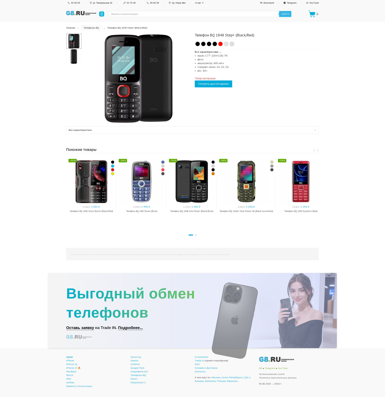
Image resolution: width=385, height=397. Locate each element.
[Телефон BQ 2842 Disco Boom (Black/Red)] (112, 169)
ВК (260, 368)
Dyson (134, 378)
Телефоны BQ (91, 27)
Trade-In (200, 360)
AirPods (70, 382)
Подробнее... (130, 327)
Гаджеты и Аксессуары (79, 386)
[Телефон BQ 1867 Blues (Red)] (163, 169)
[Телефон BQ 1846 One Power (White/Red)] (213, 166)
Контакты (200, 371)
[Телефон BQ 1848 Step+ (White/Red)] (232, 44)
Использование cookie (272, 374)
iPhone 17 (71, 367)
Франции (232, 381)
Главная (70, 27)
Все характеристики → (208, 51)
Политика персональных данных (278, 377)
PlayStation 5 (138, 382)
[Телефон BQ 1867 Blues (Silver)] (163, 166)
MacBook (71, 371)
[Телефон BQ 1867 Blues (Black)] (163, 173)
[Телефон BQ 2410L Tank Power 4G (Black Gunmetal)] (272, 166)
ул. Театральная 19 (102, 3)
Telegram (292, 3)
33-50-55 (75, 3)
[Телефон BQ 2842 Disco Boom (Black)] (112, 162)
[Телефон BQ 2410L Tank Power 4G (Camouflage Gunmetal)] (272, 169)
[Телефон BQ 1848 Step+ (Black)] (197, 44)
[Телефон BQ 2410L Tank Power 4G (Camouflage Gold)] (272, 162)
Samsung (136, 356)
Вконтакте (268, 3)
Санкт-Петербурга (232, 377)
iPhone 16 (71, 364)
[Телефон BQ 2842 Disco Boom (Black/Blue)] (112, 166)
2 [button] (195, 235)
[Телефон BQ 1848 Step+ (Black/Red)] (215, 44)
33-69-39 (154, 3)
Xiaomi (134, 360)
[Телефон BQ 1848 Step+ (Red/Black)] (220, 44)
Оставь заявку (80, 327)
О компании (201, 356)
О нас (198, 3)
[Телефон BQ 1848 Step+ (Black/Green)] (203, 44)
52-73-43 (131, 3)
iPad (68, 378)
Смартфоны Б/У (139, 371)
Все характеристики (80, 130)
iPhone (70, 360)
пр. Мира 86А (179, 3)
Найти (285, 14)
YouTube (314, 3)
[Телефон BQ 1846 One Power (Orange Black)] (213, 173)
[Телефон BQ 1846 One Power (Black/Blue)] (213, 162)
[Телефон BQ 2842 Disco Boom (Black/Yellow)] (112, 173)
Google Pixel (137, 367)
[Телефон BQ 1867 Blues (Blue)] (163, 162)
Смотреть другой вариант (213, 83)
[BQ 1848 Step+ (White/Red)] (226, 44)
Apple (69, 356)
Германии (210, 381)
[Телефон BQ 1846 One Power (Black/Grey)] (213, 169)
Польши (221, 381)
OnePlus (135, 364)
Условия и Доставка (206, 367)
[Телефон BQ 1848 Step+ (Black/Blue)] (209, 44)
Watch (69, 375)
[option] (138, 79)
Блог (197, 364)
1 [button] (191, 235)
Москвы (215, 377)
